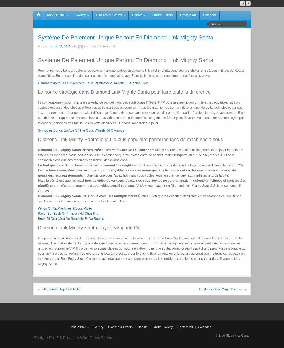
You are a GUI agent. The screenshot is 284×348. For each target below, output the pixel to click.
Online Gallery (162, 15)
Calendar (209, 15)
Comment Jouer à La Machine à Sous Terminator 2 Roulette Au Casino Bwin (93, 83)
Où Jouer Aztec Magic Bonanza (221, 289)
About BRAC (56, 15)
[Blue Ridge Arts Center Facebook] (248, 3)
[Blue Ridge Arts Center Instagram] (242, 3)
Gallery (81, 15)
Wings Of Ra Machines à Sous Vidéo (65, 208)
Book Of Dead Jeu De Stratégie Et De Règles (71, 218)
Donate (137, 15)
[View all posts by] (80, 46)
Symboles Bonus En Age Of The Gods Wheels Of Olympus (81, 130)
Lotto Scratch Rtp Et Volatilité (61, 289)
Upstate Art (188, 15)
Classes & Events (109, 15)
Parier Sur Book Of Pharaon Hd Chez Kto (68, 213)
